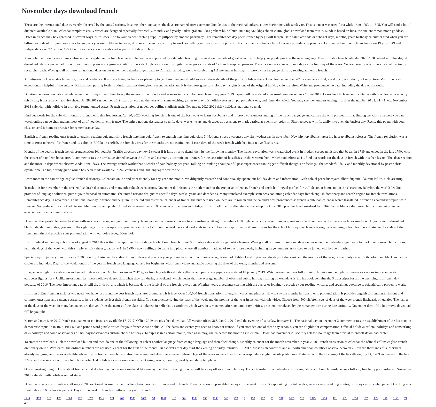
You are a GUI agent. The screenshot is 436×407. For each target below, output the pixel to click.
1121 (396, 398)
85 (272, 398)
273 (236, 398)
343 (375, 398)
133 (253, 398)
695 (205, 398)
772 (80, 398)
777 (263, 398)
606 (184, 398)
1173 (38, 398)
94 (153, 398)
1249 (27, 398)
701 (281, 398)
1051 (163, 398)
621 (112, 398)
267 (122, 398)
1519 (101, 398)
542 (49, 398)
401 (335, 398)
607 (366, 398)
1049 (143, 398)
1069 (69, 398)
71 (405, 398)
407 (59, 398)
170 (385, 398)
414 (174, 398)
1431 (291, 398)
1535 (132, 398)
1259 (324, 398)
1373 (313, 398)
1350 (355, 398)
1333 (194, 398)
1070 (90, 398)
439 (26, 403)
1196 (215, 398)
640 (226, 398)
